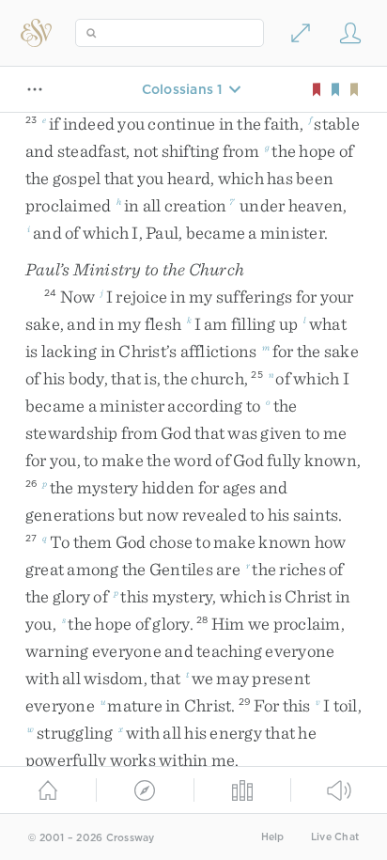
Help (273, 837)
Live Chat (335, 837)
